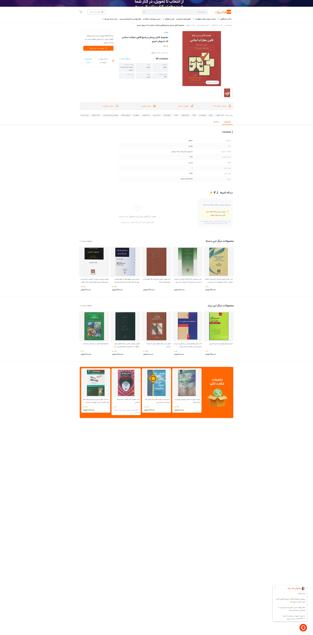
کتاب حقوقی (220, 115)
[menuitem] (224, 19)
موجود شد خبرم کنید (97, 48)
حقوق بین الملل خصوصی (110, 115)
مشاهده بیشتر (87, 241)
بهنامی (166, 32)
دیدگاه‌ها (216, 122)
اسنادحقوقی (146, 115)
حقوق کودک (167, 115)
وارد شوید (214, 215)
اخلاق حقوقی (185, 115)
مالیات (176, 115)
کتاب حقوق (155, 52)
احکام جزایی (156, 115)
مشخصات (227, 122)
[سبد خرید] (80, 11)
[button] (82, 264)
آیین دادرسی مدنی (83, 115)
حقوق (211, 115)
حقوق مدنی (202, 115)
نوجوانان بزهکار (125, 115)
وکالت (194, 115)
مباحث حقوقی (96, 115)
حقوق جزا (136, 115)
